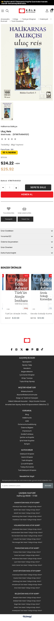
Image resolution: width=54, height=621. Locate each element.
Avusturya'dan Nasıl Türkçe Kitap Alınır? (27, 575)
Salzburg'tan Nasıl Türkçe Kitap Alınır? (27, 581)
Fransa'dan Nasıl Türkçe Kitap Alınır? (27, 552)
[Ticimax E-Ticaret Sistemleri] (27, 616)
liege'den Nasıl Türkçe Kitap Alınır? (27, 604)
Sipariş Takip (27, 365)
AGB (27, 421)
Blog (27, 414)
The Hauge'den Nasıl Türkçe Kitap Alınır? (27, 542)
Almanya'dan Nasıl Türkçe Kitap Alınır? (27, 506)
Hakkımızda (27, 418)
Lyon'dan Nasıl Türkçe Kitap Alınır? (27, 562)
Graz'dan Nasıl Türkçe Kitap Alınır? (27, 588)
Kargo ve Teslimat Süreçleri (27, 398)
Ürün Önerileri (6, 247)
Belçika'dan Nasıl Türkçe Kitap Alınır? (27, 597)
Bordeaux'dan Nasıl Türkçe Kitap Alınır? (27, 558)
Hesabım (27, 368)
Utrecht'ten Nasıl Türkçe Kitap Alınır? (27, 539)
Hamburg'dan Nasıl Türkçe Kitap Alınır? (27, 516)
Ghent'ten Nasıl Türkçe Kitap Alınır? (27, 607)
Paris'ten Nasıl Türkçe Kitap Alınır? (27, 555)
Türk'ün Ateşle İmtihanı (15, 314)
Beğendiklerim (27, 372)
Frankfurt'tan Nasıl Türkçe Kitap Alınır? (27, 520)
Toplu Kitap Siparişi (27, 381)
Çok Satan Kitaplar (27, 375)
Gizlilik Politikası (27, 434)
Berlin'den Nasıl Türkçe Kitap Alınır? (27, 510)
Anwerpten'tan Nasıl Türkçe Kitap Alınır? (27, 610)
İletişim (27, 444)
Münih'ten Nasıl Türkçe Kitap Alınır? (27, 513)
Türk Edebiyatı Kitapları (27, 470)
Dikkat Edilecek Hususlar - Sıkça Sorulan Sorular (27, 401)
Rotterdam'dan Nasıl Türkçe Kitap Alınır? (27, 536)
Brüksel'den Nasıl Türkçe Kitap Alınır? (27, 601)
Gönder (48, 485)
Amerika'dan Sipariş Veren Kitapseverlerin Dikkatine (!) (27, 404)
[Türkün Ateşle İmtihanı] (15, 292)
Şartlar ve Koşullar (27, 437)
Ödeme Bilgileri (27, 428)
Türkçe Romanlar (27, 467)
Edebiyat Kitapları (27, 454)
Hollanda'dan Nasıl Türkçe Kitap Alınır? (27, 529)
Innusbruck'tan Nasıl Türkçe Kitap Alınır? (27, 584)
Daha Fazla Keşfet (8, 253)
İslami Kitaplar (27, 457)
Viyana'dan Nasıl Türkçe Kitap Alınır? (27, 578)
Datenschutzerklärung (27, 424)
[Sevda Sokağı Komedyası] (40, 292)
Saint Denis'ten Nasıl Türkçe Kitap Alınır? (27, 565)
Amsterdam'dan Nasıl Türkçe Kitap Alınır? (27, 532)
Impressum (27, 431)
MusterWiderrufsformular (27, 395)
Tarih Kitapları (27, 460)
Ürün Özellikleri (7, 231)
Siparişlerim (27, 362)
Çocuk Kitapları (27, 464)
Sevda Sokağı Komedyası (40, 314)
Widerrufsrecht (27, 391)
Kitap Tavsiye (27, 378)
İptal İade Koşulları (27, 441)
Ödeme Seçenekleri (9, 242)
